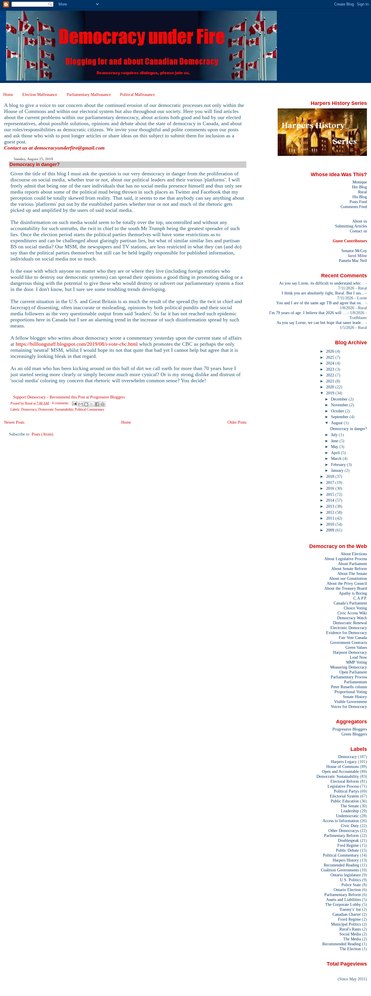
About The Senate (352, 573)
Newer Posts (14, 422)
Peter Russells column (349, 686)
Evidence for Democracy (346, 632)
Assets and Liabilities (343, 899)
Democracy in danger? (35, 164)
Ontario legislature (345, 875)
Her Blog (359, 187)
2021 (330, 381)
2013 (330, 506)
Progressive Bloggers (349, 729)
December (340, 399)
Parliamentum (355, 682)
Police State (351, 884)
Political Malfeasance (137, 94)
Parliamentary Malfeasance (89, 94)
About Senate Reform (349, 568)
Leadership (350, 811)
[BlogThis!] (86, 404)
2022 (330, 375)
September (340, 416)
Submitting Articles (351, 226)
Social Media (350, 934)
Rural (362, 192)
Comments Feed (354, 206)
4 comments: (61, 403)
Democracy (29, 409)
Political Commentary (89, 409)
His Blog (359, 196)
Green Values (356, 647)
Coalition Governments (340, 870)
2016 (330, 488)
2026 (330, 351)
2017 (330, 482)
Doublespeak (348, 840)
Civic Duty (350, 825)
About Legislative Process (345, 558)
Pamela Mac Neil (353, 260)
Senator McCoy (354, 250)
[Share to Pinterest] (103, 404)
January (338, 470)
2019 (330, 393)
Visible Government (350, 701)
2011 (330, 518)
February (339, 464)
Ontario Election (347, 889)
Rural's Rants (350, 929)
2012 (330, 512)
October (338, 411)
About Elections (354, 553)
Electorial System (344, 796)
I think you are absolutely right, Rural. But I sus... (323, 293)
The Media (352, 939)
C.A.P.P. (360, 598)
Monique (359, 182)
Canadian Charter (346, 914)
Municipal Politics (346, 924)
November (340, 405)
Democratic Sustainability (55, 409)
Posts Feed (358, 201)
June (335, 440)
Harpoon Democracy (350, 652)
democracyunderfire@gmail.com (69, 148)
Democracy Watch (352, 618)
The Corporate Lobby (343, 904)
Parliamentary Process (349, 677)
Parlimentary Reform (341, 835)
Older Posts (237, 422)
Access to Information (341, 820)
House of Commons (342, 766)
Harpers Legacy (344, 761)
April (336, 452)
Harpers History (346, 860)
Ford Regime (348, 845)
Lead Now (358, 657)
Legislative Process (343, 786)
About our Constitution (348, 578)
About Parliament (352, 563)
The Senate (350, 806)
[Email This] (80, 404)
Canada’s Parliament (350, 603)
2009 (330, 530)
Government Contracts (348, 642)
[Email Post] (74, 403)
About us (359, 221)
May (335, 446)
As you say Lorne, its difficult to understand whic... (321, 283)
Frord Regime (349, 919)
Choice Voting (355, 608)
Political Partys (346, 791)
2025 (330, 357)
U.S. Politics (350, 879)
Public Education (345, 801)
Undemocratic (347, 815)
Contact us (358, 231)
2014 (330, 500)
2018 (330, 476)
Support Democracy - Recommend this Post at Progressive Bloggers (69, 397)
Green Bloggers (354, 734)
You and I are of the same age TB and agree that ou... (320, 303)
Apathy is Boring (353, 593)
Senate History (355, 696)
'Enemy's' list (350, 909)
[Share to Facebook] (97, 404)
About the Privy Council (347, 583)
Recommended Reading (341, 944)
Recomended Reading (341, 865)
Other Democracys (343, 830)
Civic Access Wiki (352, 613)
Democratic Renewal (350, 622)
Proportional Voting (350, 691)
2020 (330, 387)
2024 (330, 363)
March (337, 458)
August (337, 422)
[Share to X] (91, 404)
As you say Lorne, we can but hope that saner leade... (320, 322)
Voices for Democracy (349, 706)
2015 (330, 494)
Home (8, 94)
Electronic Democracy (348, 627)
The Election (350, 948)
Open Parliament (353, 672)
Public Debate (347, 850)
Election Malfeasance (39, 94)
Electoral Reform (344, 781)
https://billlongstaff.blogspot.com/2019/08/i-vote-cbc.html (77, 344)
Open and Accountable (340, 771)
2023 (330, 369)
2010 (330, 524)
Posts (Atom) (42, 434)
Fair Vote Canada (353, 637)
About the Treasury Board (345, 588)
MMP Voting (356, 662)
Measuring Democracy (348, 667)
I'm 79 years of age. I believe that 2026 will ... (307, 312)
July (335, 434)
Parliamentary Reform (342, 894)
